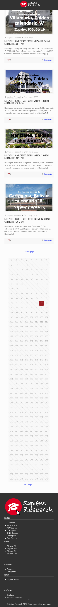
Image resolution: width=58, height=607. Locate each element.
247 (41, 403)
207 (41, 379)
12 (27, 265)
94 (36, 313)
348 (26, 465)
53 (32, 289)
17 (12, 270)
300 (26, 436)
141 (31, 341)
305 (11, 441)
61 (32, 294)
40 (46, 279)
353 (11, 470)
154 (16, 351)
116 (26, 327)
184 (46, 365)
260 (26, 412)
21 (32, 270)
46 (36, 284)
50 (17, 289)
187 (21, 370)
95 (41, 313)
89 (12, 313)
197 (31, 374)
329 (11, 455)
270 (36, 417)
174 (36, 360)
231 (41, 393)
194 (16, 374)
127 (41, 332)
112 (46, 322)
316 (26, 446)
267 (21, 417)
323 (21, 451)
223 (41, 389)
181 (31, 365)
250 (16, 408)
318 (36, 446)
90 (17, 313)
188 (26, 370)
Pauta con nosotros (14, 598)
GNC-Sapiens (12, 533)
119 (41, 327)
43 (22, 284)
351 (41, 465)
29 (32, 275)
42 (17, 284)
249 (11, 408)
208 (46, 379)
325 (31, 451)
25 (12, 275)
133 (31, 336)
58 (17, 294)
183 (41, 365)
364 (26, 474)
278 (36, 422)
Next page (28, 485)
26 (17, 275)
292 (26, 432)
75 (22, 303)
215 (41, 384)
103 (41, 317)
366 (36, 474)
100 (26, 317)
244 (26, 403)
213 (31, 384)
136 (46, 336)
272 (46, 417)
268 (26, 417)
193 (11, 374)
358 (36, 470)
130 (16, 336)
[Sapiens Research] (30, 4)
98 (17, 317)
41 (12, 284)
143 (41, 341)
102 (36, 317)
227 (21, 393)
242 (16, 403)
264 (46, 412)
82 (17, 308)
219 (21, 389)
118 (36, 327)
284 (26, 427)
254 (36, 408)
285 (31, 427)
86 (36, 308)
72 (46, 298)
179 (21, 365)
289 (11, 432)
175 (41, 360)
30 (36, 275)
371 (21, 479)
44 (27, 284)
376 (46, 479)
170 (16, 360)
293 (31, 432)
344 (46, 460)
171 (21, 360)
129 (11, 336)
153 (11, 351)
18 (17, 270)
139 (21, 341)
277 (31, 422)
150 (36, 346)
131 (21, 336)
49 (12, 289)
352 (46, 465)
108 (26, 322)
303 (41, 436)
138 (16, 341)
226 (16, 393)
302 (36, 436)
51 (22, 289)
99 (22, 317)
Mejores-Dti (11, 551)
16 (46, 265)
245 (31, 403)
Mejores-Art (11, 546)
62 (36, 294)
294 (36, 432)
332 (26, 455)
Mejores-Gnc (12, 554)
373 (31, 479)
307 (21, 441)
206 (36, 379)
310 (36, 441)
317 (31, 446)
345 (11, 465)
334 (36, 455)
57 (12, 294)
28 (27, 275)
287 (41, 427)
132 (26, 336)
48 (46, 284)
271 (41, 417)
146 (16, 346)
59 (22, 294)
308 (26, 441)
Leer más (48, 60)
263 (41, 412)
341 (31, 460)
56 (46, 289)
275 (21, 422)
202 (16, 379)
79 (41, 303)
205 (31, 379)
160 (46, 351)
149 (31, 346)
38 (36, 279)
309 (31, 441)
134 (36, 336)
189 (31, 370)
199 (41, 374)
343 (41, 460)
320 (46, 446)
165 (31, 355)
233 (11, 398)
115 (21, 327)
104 (46, 317)
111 (41, 322)
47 (41, 284)
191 (41, 370)
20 (27, 270)
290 (16, 432)
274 (16, 422)
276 (26, 422)
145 (11, 346)
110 (36, 322)
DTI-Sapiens (11, 531)
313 (11, 446)
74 (17, 303)
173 (31, 360)
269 (31, 417)
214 (36, 384)
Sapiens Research (14, 38)
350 (36, 465)
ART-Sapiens (12, 525)
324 (26, 451)
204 (26, 379)
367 (41, 474)
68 (27, 298)
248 (46, 403)
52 (27, 289)
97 (12, 317)
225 (11, 393)
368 (46, 474)
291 (21, 432)
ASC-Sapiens (12, 528)
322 (16, 451)
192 (46, 370)
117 (31, 327)
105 (11, 322)
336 (46, 455)
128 (46, 332)
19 (22, 270)
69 (32, 298)
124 (26, 332)
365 (31, 474)
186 (16, 370)
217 (11, 389)
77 (32, 303)
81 (12, 308)
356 (26, 470)
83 (22, 308)
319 (41, 446)
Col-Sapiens (11, 536)
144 (46, 341)
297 (11, 436)
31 (41, 275)
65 (12, 298)
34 (17, 279)
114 (16, 327)
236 (26, 398)
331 (21, 455)
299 (21, 436)
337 (11, 460)
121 (11, 332)
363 (21, 474)
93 (32, 313)
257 (11, 412)
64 (46, 294)
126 (36, 332)
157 (31, 351)
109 (31, 322)
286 (36, 427)
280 (46, 422)
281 (11, 427)
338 (16, 460)
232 (46, 393)
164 (26, 355)
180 (26, 365)
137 (11, 341)
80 (46, 303)
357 (31, 470)
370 (16, 479)
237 (31, 398)
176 (46, 360)
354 (16, 470)
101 (31, 317)
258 (16, 412)
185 (11, 370)
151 (41, 346)
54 (36, 289)
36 (27, 279)
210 (16, 384)
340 (26, 460)
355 (21, 470)
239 (41, 398)
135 (41, 336)
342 (36, 460)
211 (21, 384)
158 (36, 351)
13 (32, 265)
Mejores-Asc (12, 549)
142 (36, 341)
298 (16, 436)
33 (12, 279)
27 (22, 275)
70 (36, 298)
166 (36, 355)
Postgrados (11, 572)
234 (16, 398)
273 (11, 422)
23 (41, 270)
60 (27, 294)
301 (31, 436)
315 (21, 446)
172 (26, 360)
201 (11, 379)
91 (22, 313)
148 (26, 346)
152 (46, 346)
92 (27, 313)
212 (26, 384)
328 (46, 451)
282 (16, 427)
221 (31, 389)
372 (26, 479)
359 (41, 470)
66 (17, 298)
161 (11, 355)
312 (46, 441)
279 (41, 422)
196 (26, 374)
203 (21, 379)
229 (31, 393)
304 (46, 436)
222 (36, 389)
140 (26, 341)
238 (36, 398)
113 (11, 327)
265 (11, 417)
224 (46, 389)
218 (16, 389)
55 (41, 289)
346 (16, 465)
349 (31, 465)
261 (31, 412)
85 (32, 308)
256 (46, 408)
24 (46, 270)
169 (11, 360)
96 (46, 313)
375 (41, 479)
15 (41, 265)
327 (41, 451)
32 (46, 275)
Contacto (10, 595)
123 (21, 332)
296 (46, 432)
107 (21, 322)
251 (21, 408)
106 (16, 322)
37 (32, 279)
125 (31, 332)
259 (21, 412)
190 (36, 370)
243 (21, 403)
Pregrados (11, 569)
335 (41, 455)
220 (26, 389)
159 (41, 351)
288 (46, 427)
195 (21, 374)
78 (36, 303)
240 (46, 398)
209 (11, 384)
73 (12, 303)
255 (41, 408)
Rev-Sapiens (12, 538)
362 (16, 474)
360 (46, 470)
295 (41, 432)
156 (26, 351)
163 (21, 355)
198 (36, 374)
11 (22, 265)
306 (16, 441)
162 (16, 355)
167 (41, 355)
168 (46, 355)
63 (41, 294)
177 (11, 365)
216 (46, 384)
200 (46, 374)
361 (11, 474)
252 (26, 408)
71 (41, 298)
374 (36, 479)
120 (46, 327)
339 (21, 460)
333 (31, 455)
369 (11, 479)
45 (32, 284)
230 (36, 393)
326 (36, 451)
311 (41, 441)
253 (31, 408)
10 (17, 265)
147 (21, 346)
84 (27, 308)
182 (36, 365)
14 (36, 265)
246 (36, 403)
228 (26, 393)
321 (11, 451)
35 (22, 279)
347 (21, 465)
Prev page (30, 252)
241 (11, 403)
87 (41, 308)
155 (21, 351)
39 (41, 279)
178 (16, 365)
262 (36, 412)
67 (22, 298)
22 (36, 270)
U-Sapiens (11, 523)
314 (16, 446)
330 (16, 455)
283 (21, 427)
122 (16, 332)
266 (16, 417)
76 (27, 303)
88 (46, 308)
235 (21, 398)
